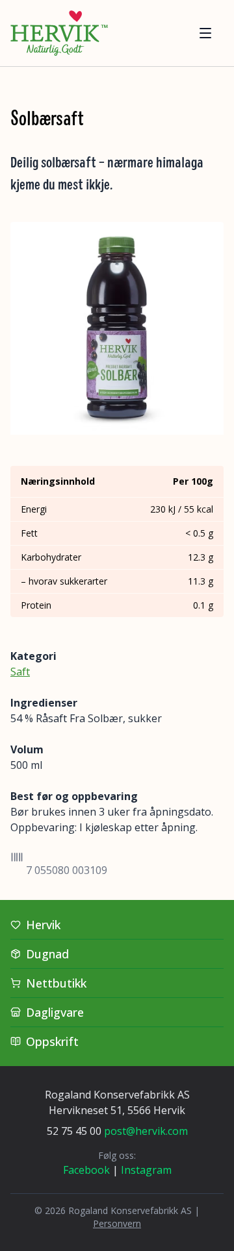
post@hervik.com (146, 1131)
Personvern (117, 1223)
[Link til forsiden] (59, 33)
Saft (20, 671)
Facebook (86, 1170)
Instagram (146, 1170)
